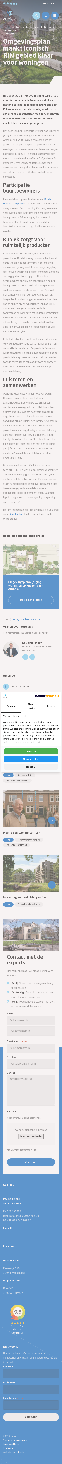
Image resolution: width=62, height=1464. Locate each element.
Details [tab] (51, 706)
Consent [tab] (11, 706)
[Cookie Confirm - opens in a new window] (47, 696)
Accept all (31, 751)
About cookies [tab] (31, 706)
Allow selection (31, 759)
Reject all (31, 766)
